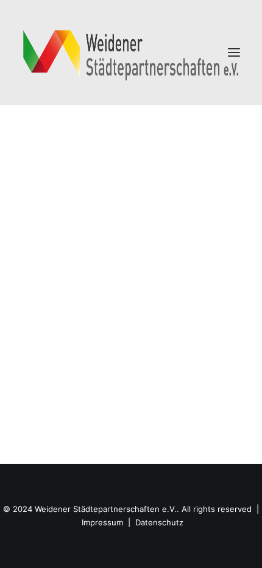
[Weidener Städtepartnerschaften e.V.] (131, 52)
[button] (234, 52)
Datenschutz (159, 522)
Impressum (102, 522)
